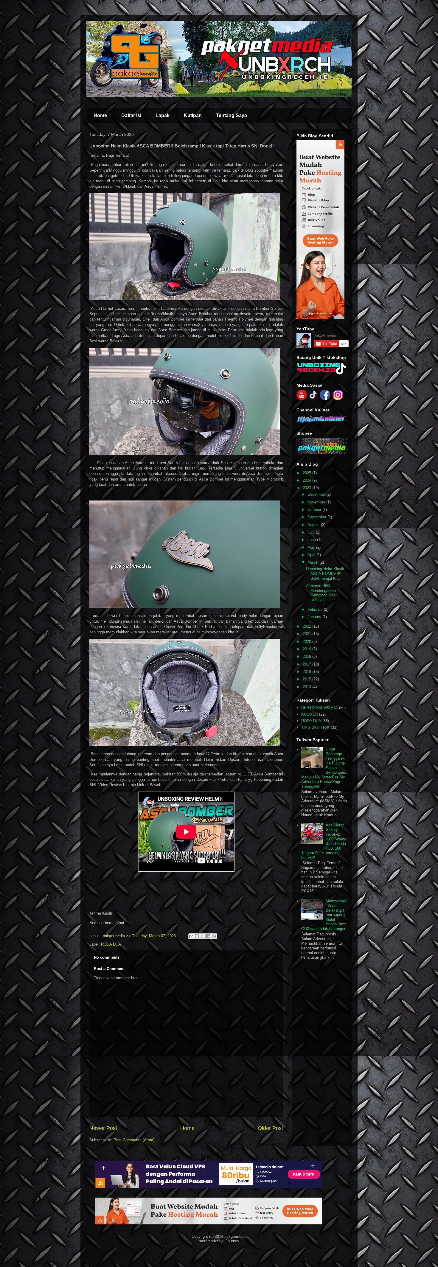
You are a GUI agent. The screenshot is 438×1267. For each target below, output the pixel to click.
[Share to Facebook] (208, 936)
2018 (307, 656)
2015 (307, 679)
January (314, 617)
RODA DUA (111, 944)
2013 (307, 687)
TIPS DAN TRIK (315, 727)
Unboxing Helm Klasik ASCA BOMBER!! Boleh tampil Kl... (325, 573)
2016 (307, 671)
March (313, 562)
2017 (307, 664)
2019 (307, 649)
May (311, 547)
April (311, 555)
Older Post (270, 1128)
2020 (307, 641)
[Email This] (191, 936)
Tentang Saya (231, 115)
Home (100, 115)
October (314, 509)
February (315, 609)
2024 (307, 480)
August (314, 525)
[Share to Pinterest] (214, 936)
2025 (307, 473)
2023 (307, 488)
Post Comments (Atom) (134, 1140)
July (311, 532)
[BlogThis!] (197, 936)
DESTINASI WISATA (319, 707)
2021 (307, 634)
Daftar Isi (131, 115)
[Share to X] (203, 936)
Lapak (163, 115)
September (317, 517)
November (316, 502)
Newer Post (103, 1128)
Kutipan (193, 115)
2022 (307, 626)
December (316, 494)
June (312, 539)
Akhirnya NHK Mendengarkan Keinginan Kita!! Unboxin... (322, 593)
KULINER (309, 714)
